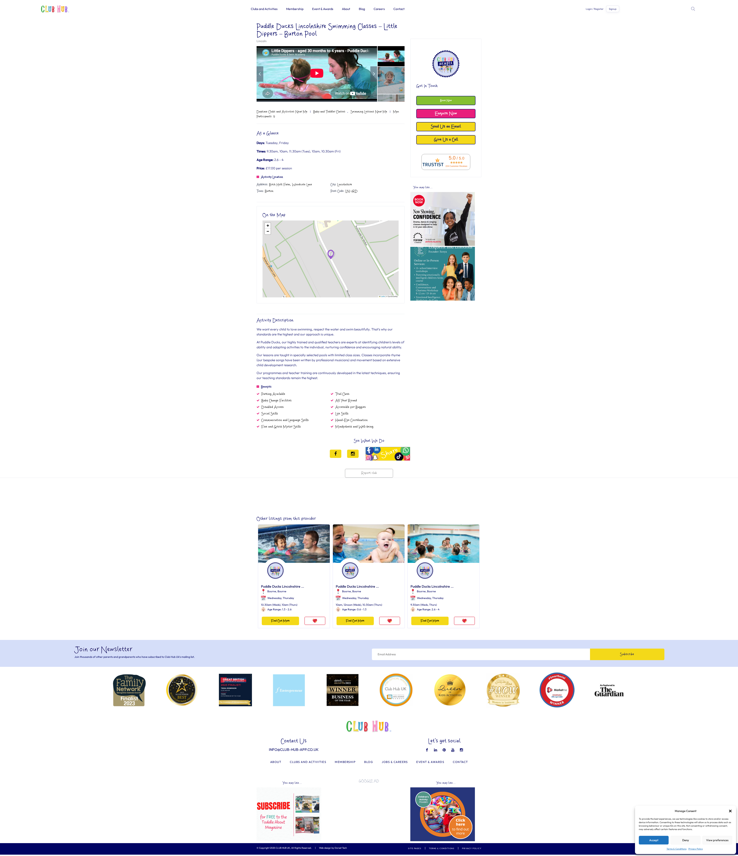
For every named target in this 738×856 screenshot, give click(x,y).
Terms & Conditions (676, 848)
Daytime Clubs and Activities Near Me (282, 111)
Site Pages (414, 848)
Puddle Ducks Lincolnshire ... (282, 586)
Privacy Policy (695, 848)
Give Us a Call (446, 139)
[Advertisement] (442, 329)
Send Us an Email (446, 126)
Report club (369, 473)
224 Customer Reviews (456, 166)
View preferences (717, 840)
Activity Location (272, 177)
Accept (653, 840)
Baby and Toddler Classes (329, 111)
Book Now (446, 100)
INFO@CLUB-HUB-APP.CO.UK (294, 749)
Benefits (266, 386)
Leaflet (382, 296)
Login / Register (594, 9)
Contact (399, 8)
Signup (613, 8)
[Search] (693, 9)
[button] (730, 811)
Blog (362, 8)
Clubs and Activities (264, 8)
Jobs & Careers (395, 762)
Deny (685, 840)
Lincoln (262, 41)
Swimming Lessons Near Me (369, 111)
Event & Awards (322, 8)
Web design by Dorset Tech (333, 847)
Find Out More (280, 620)
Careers (379, 8)
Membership (294, 8)
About (346, 8)
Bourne (271, 591)
